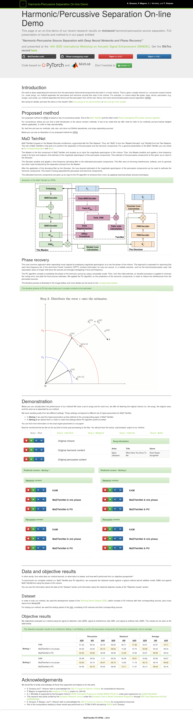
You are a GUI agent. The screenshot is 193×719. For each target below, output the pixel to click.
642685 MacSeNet (149, 694)
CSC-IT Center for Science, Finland (95, 701)
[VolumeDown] (36, 440)
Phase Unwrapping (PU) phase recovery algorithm (139, 117)
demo (50, 148)
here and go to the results (114, 101)
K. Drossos (132, 3)
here (34, 50)
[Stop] (26, 440)
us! (125, 65)
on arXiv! (115, 56)
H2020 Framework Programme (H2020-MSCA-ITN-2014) (94, 694)
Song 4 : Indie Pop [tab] (127, 433)
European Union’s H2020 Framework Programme (112, 696)
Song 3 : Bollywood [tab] (96, 433)
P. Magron (142, 3)
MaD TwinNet (95, 117)
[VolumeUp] (41, 440)
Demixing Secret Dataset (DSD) (94, 600)
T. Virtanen (168, 3)
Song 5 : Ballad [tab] (156, 433)
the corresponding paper (34, 148)
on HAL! (154, 56)
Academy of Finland (60, 691)
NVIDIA (110, 704)
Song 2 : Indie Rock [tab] (65, 433)
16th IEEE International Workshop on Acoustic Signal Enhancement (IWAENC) (99, 46)
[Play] (31, 440)
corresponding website (108, 283)
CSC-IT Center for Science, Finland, (86, 688)
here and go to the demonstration (87, 101)
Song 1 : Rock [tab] (36, 433)
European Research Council (71, 696)
